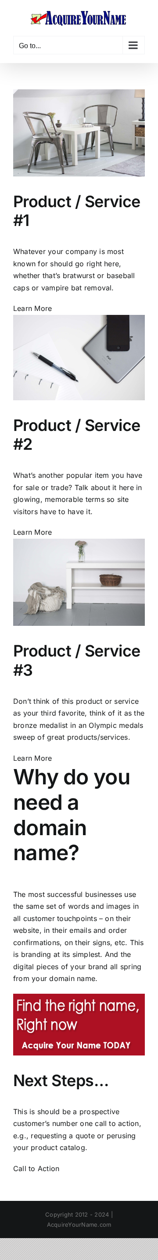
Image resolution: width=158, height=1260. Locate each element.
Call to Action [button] (36, 1168)
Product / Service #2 (76, 435)
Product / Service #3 (76, 660)
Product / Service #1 (76, 211)
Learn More (32, 308)
